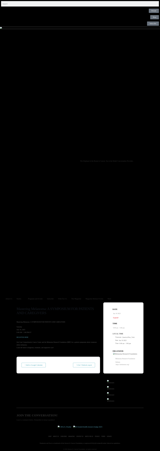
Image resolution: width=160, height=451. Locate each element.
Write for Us (89, 436)
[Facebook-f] (73, 430)
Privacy (97, 436)
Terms (103, 436)
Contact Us (79, 436)
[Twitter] (78, 430)
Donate (109, 436)
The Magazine (76, 299)
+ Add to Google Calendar (34, 365)
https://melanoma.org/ (122, 364)
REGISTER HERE (22, 337)
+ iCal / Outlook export (84, 365)
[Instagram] (82, 430)
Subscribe (50, 299)
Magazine (71, 436)
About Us (8, 299)
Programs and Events (35, 299)
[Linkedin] (86, 430)
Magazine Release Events (94, 299)
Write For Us (62, 299)
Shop (49, 436)
